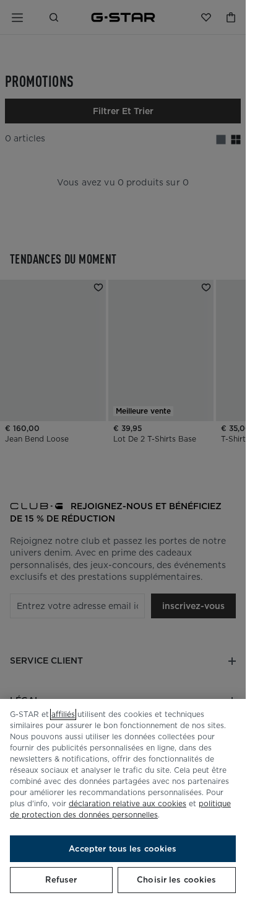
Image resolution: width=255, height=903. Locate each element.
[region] (123, 801)
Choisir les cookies (176, 879)
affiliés (63, 714)
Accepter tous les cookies (122, 848)
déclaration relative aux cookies (127, 803)
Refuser (61, 879)
